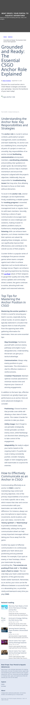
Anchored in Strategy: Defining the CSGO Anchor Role (18, 619)
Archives (3, 686)
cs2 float (7, 274)
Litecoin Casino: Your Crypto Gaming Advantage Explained (17, 642)
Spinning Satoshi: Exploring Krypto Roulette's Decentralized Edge (18, 630)
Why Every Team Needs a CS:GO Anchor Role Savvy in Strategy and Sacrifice (18, 608)
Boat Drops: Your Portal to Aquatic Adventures (15, 14)
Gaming (10, 37)
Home (5, 37)
